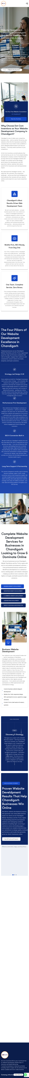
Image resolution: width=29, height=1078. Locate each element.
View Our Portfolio (16, 119)
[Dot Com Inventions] (3, 3)
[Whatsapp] (25, 1074)
